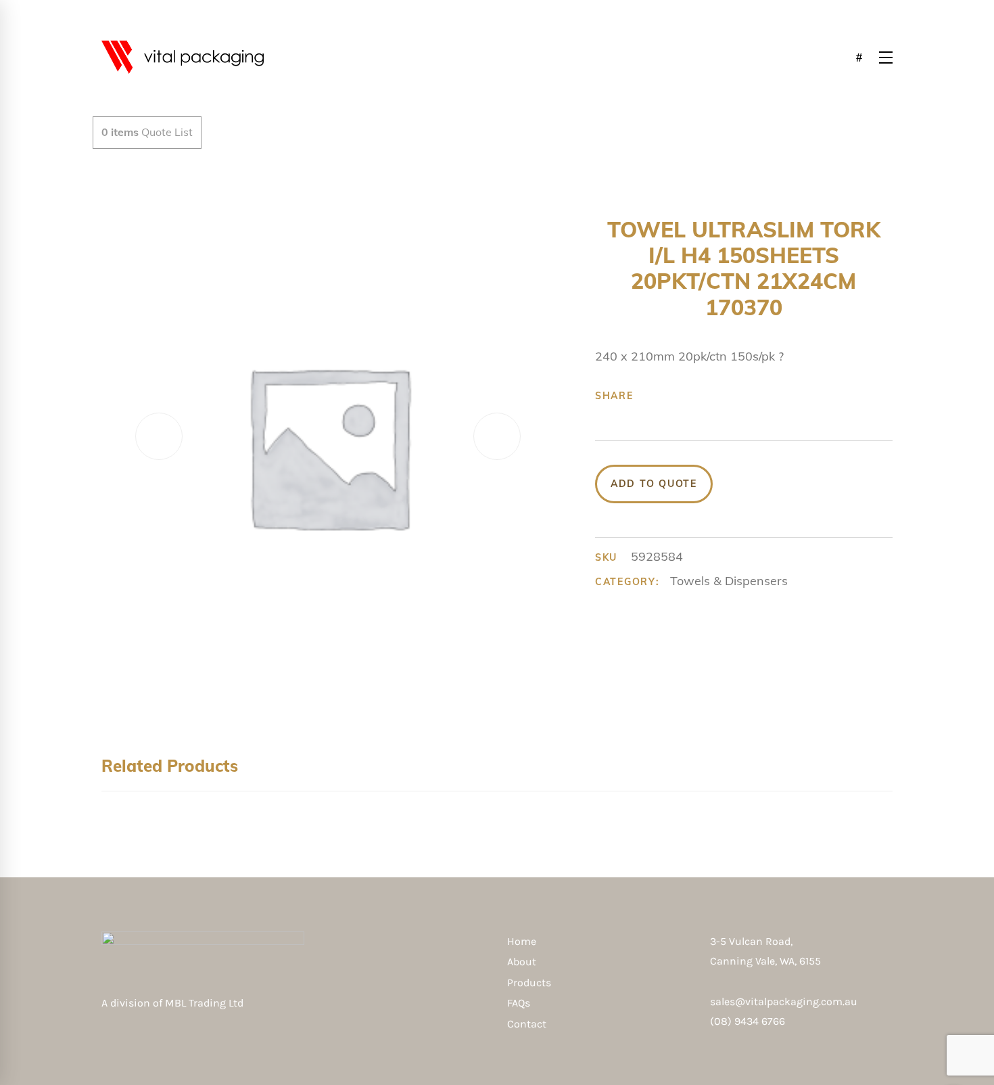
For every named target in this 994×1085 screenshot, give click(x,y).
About (521, 961)
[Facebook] (651, 396)
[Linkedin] (735, 396)
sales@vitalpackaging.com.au (783, 1001)
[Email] (756, 396)
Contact (526, 1023)
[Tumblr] (714, 396)
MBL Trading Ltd (208, 1002)
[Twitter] (672, 396)
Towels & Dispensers (729, 580)
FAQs (518, 1002)
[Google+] (693, 396)
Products (529, 982)
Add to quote (654, 484)
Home (521, 941)
